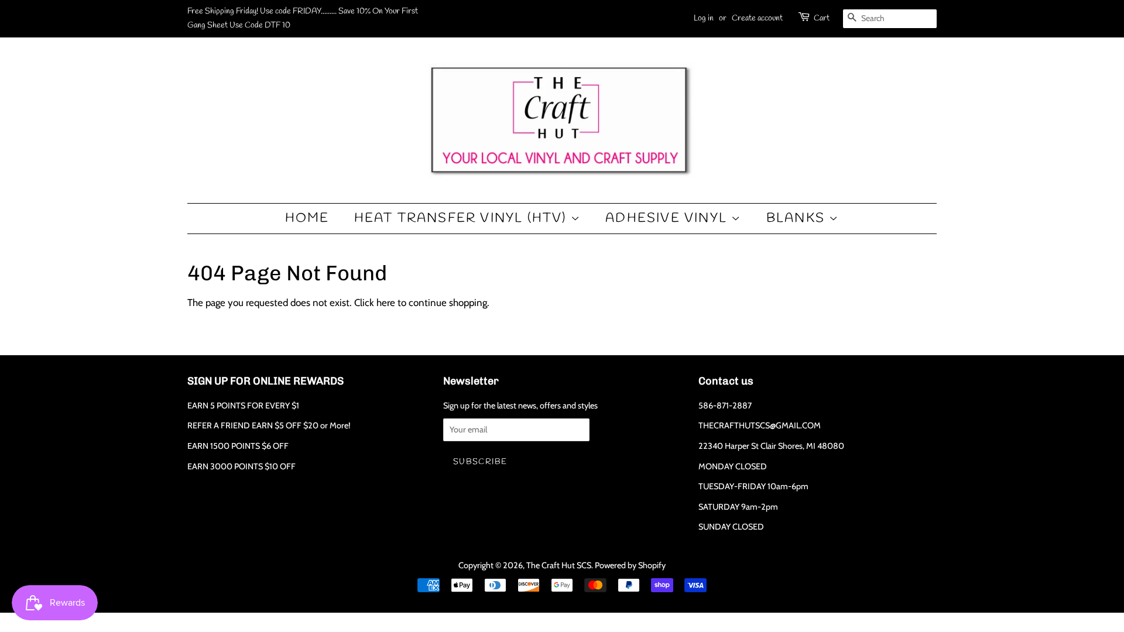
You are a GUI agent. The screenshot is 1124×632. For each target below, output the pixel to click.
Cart (822, 18)
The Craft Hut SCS (558, 565)
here (385, 302)
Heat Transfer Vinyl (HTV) (462, 218)
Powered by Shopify (630, 565)
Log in (704, 18)
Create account (757, 18)
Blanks (797, 218)
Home (307, 218)
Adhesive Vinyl (668, 218)
